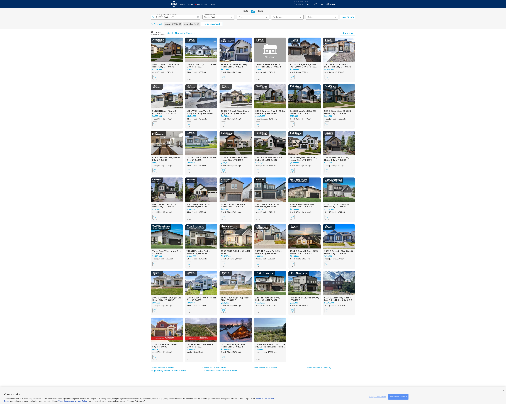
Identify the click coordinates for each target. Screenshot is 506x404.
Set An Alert (213, 24)
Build (245, 10)
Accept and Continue (398, 397)
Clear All (158, 24)
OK (503, 391)
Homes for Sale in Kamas (265, 367)
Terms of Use (261, 399)
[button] (153, 17)
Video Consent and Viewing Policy (72, 401)
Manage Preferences (377, 397)
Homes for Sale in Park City (318, 367)
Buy (253, 10)
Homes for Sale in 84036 (162, 367)
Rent (260, 10)
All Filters (348, 17)
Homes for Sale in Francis (214, 367)
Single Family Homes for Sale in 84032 (169, 370)
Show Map (347, 33)
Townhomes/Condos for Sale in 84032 (220, 370)
